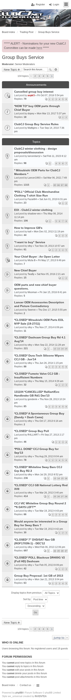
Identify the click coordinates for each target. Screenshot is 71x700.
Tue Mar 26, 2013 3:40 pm (49, 492)
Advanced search (56, 69)
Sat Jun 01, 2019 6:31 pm (53, 199)
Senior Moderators (25, 64)
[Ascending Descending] (35, 606)
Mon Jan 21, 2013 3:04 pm (49, 579)
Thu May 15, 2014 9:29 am (49, 381)
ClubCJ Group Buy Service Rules (36, 124)
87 (62, 185)
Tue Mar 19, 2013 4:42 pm (49, 529)
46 (62, 551)
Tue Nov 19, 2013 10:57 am (49, 246)
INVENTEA (41, 696)
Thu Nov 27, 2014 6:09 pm (49, 327)
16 (66, 478)
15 (66, 349)
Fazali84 (32, 199)
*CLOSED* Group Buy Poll (31, 431)
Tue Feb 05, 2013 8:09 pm (49, 565)
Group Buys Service (23, 57)
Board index (8, 685)
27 (62, 496)
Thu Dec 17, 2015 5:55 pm (52, 309)
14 (62, 349)
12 (55, 349)
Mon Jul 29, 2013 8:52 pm (49, 474)
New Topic (10, 69)
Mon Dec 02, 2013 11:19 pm (49, 231)
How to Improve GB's (28, 227)
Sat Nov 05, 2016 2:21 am (51, 274)
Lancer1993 (34, 177)
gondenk (32, 399)
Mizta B (32, 260)
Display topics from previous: (27, 592)
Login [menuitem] (56, 4)
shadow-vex (34, 213)
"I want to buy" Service (29, 242)
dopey (31, 113)
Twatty (31, 274)
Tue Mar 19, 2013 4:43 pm (49, 510)
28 (66, 496)
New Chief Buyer (25, 270)
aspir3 (31, 95)
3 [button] (39, 76)
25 (55, 496)
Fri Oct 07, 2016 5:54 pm (50, 95)
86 (58, 185)
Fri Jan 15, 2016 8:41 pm (53, 292)
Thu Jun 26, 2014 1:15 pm (49, 363)
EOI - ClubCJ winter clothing (33, 209)
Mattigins (32, 128)
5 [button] (47, 76)
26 (58, 496)
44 (55, 551)
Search (50, 69)
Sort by (27, 599)
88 (66, 185)
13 (58, 349)
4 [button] (43, 76)
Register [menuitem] (40, 4)
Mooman (32, 292)
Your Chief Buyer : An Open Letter (37, 256)
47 (66, 551)
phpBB (19, 692)
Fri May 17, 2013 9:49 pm (51, 260)
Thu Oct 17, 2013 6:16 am (48, 421)
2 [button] (35, 76)
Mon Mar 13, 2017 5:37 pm (51, 113)
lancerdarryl (34, 156)
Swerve (32, 309)
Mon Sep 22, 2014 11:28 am (50, 344)
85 (55, 185)
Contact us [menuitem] (25, 685)
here (39, 47)
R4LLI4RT (33, 434)
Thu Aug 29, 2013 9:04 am (49, 456)
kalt (29, 231)
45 (58, 551)
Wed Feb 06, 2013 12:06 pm (50, 547)
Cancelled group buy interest (33, 91)
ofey (30, 246)
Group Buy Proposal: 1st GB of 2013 (38, 575)
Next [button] (52, 76)
